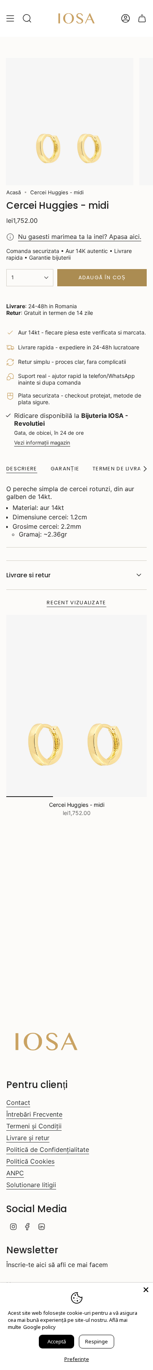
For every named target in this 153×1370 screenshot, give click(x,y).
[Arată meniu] (10, 18)
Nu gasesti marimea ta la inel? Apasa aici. (79, 236)
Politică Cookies (30, 1161)
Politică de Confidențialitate (47, 1149)
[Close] (146, 1290)
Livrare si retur (28, 575)
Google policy (39, 1326)
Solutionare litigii (31, 1185)
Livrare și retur (27, 1138)
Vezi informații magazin (42, 442)
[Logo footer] (46, 1041)
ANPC (15, 1173)
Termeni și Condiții (34, 1126)
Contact (18, 1102)
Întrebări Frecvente (34, 1114)
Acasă (13, 192)
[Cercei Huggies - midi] (76, 706)
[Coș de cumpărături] (142, 18)
